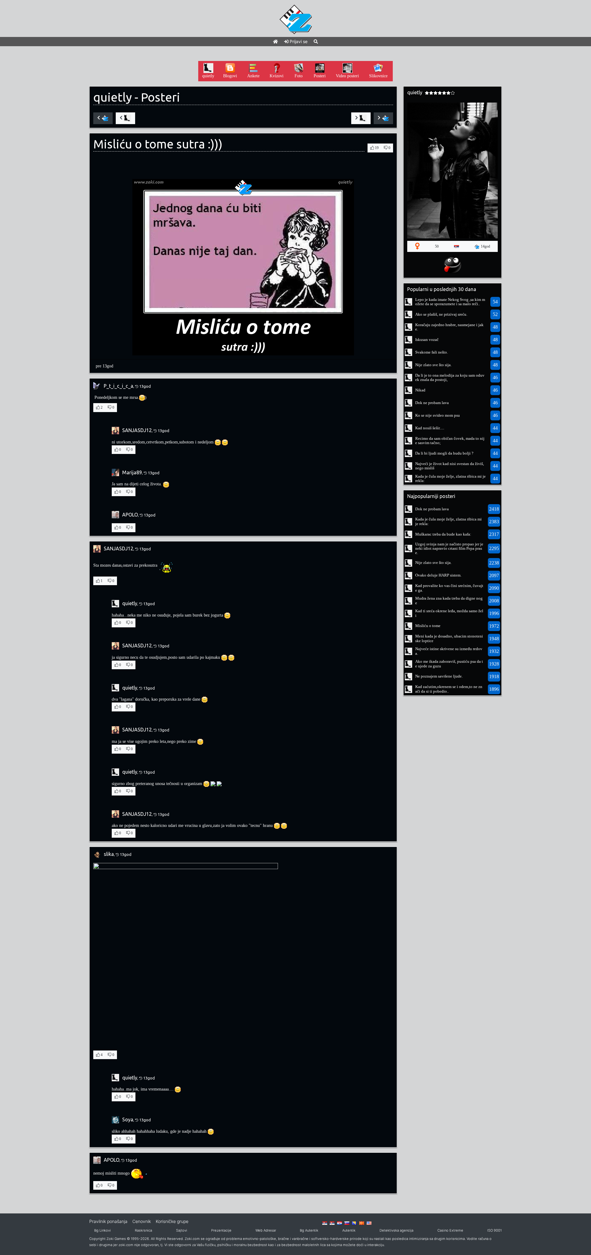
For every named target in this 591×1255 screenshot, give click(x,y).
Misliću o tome (427, 625)
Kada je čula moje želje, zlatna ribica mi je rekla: (450, 478)
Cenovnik (141, 1221)
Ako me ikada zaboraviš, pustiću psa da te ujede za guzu (449, 663)
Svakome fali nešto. (431, 352)
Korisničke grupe (172, 1221)
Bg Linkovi (102, 1230)
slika (109, 854)
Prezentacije (221, 1230)
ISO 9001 (494, 1230)
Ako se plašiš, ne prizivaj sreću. (441, 314)
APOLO (130, 514)
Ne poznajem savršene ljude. (439, 676)
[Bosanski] (354, 1222)
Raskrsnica (143, 1230)
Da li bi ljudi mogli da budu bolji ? (444, 453)
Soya (127, 1119)
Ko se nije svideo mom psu (437, 415)
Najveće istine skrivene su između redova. (448, 650)
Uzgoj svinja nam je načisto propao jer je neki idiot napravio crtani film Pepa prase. (449, 548)
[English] (369, 1222)
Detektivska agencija (396, 1230)
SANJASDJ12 (137, 430)
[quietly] (408, 301)
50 (437, 246)
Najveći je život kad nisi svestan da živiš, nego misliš (449, 465)
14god (485, 246)
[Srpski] (332, 1222)
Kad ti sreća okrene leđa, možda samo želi (449, 613)
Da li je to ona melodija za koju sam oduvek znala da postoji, (449, 377)
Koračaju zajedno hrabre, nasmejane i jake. (449, 326)
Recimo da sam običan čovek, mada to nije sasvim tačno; (449, 440)
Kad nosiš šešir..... (429, 428)
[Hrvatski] (339, 1222)
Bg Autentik (309, 1230)
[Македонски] (361, 1222)
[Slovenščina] (346, 1222)
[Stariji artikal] (383, 118)
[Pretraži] (316, 41)
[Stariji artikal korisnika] (361, 118)
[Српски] (324, 1222)
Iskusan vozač (427, 339)
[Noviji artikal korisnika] (125, 118)
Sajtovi (181, 1230)
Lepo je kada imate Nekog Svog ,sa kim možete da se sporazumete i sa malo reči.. (450, 301)
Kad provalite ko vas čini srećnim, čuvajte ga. (449, 587)
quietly (112, 97)
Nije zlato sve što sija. (433, 364)
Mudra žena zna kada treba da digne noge (449, 600)
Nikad (420, 390)
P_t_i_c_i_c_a (118, 386)
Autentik (349, 1230)
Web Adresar (265, 1230)
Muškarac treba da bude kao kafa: (443, 534)
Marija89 (132, 472)
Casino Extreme (450, 1230)
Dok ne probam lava (432, 402)
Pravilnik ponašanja (108, 1221)
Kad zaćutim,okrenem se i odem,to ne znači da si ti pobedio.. (448, 688)
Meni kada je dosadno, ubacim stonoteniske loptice (449, 638)
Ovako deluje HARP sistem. (438, 575)
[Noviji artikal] (103, 118)
